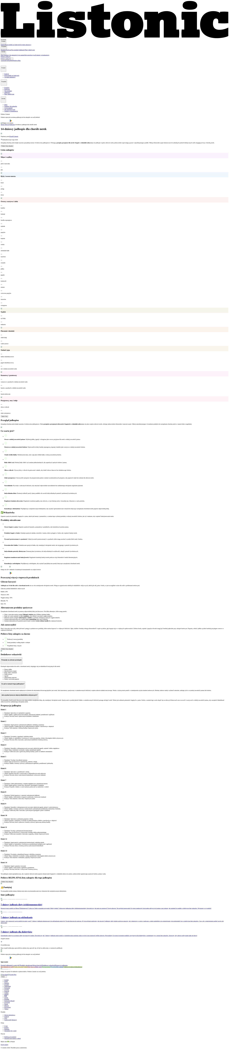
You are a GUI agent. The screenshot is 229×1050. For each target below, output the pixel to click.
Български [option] (7, 1007)
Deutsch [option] (6, 983)
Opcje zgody (4, 1044)
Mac (19, 60)
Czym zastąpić (21, 55)
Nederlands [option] (7, 986)
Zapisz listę (4, 416)
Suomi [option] (6, 997)
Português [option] (7, 988)
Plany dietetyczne (30, 50)
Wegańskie (53, 967)
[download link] (4, 974)
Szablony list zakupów (10, 55)
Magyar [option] (6, 1005)
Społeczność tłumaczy (10, 1020)
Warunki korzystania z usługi (12, 1038)
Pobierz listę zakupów (7, 146)
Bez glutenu (4, 967)
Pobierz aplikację (5, 56)
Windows (15, 60)
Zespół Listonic (13, 136)
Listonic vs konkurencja (42, 55)
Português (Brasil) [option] (9, 1001)
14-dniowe (72, 967)
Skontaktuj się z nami (10, 1031)
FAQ (5, 1018)
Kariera (6, 1027)
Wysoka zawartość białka (20, 967)
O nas (6, 1026)
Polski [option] (6, 981)
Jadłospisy (22, 50)
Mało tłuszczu (31, 967)
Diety (2, 55)
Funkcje (3, 44)
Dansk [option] (6, 1004)
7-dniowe (66, 967)
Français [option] (6, 991)
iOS (6, 60)
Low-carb (10, 967)
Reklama (6, 1029)
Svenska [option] (6, 989)
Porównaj (8, 50)
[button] (3, 63)
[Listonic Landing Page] (114, 38)
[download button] (5, 121)
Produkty (3, 50)
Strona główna (5, 124)
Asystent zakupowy (25, 44)
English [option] (6, 980)
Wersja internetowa (9, 1015)
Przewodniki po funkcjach (12, 44)
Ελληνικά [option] (7, 1002)
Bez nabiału (60, 967)
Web (11, 60)
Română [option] (6, 999)
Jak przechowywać (30, 55)
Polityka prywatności (10, 1037)
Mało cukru (38, 967)
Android (3, 60)
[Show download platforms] (11, 59)
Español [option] (6, 985)
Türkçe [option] (6, 1009)
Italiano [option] (6, 994)
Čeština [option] (6, 993)
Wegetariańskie (46, 967)
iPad (9, 60)
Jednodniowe (78, 967)
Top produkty (15, 50)
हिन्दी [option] (5, 996)
